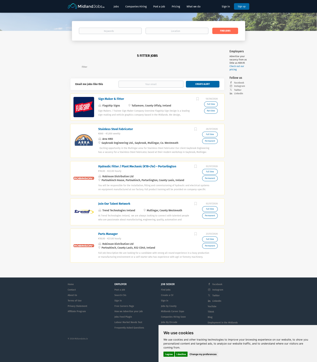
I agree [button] (169, 354)
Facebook (239, 82)
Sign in (226, 6)
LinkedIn (238, 93)
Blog (210, 317)
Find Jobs (225, 30)
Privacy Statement (77, 306)
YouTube (212, 306)
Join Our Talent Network (114, 204)
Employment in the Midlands (223, 322)
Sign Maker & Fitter (111, 99)
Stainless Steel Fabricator (115, 129)
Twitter (238, 90)
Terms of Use (75, 300)
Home (71, 284)
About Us (72, 295)
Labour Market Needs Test (128, 322)
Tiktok (211, 311)
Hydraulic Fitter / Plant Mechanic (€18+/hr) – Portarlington (137, 166)
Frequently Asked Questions (129, 327)
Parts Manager (108, 234)
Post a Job (119, 289)
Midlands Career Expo (172, 311)
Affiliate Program (77, 311)
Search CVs (120, 295)
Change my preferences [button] (203, 354)
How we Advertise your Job (128, 311)
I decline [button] (181, 354)
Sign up (242, 6)
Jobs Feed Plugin (123, 316)
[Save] (197, 99)
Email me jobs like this (89, 84)
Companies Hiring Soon (173, 316)
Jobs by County (168, 306)
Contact (72, 289)
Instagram (239, 86)
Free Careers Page (124, 306)
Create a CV (167, 295)
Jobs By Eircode (169, 322)
